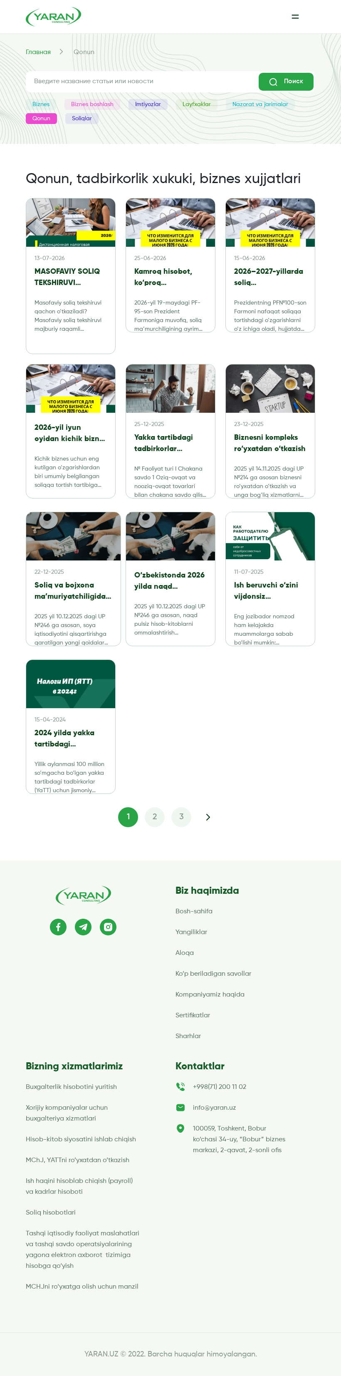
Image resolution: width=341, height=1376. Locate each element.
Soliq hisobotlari (51, 1213)
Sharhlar (188, 1036)
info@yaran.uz (214, 1108)
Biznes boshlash (92, 104)
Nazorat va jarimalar (260, 104)
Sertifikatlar (192, 1015)
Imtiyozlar (148, 104)
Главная (38, 52)
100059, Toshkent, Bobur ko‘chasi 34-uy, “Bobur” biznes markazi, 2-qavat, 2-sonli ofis (239, 1140)
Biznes (40, 104)
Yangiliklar (191, 932)
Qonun (41, 118)
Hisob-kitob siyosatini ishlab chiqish (81, 1139)
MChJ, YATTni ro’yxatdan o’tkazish (77, 1160)
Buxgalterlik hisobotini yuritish (71, 1087)
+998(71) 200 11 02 (219, 1087)
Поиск (293, 81)
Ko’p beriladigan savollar (213, 974)
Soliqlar (82, 118)
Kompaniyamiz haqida (210, 995)
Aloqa (184, 953)
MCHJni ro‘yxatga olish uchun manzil (83, 1287)
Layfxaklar (197, 104)
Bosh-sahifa (194, 911)
